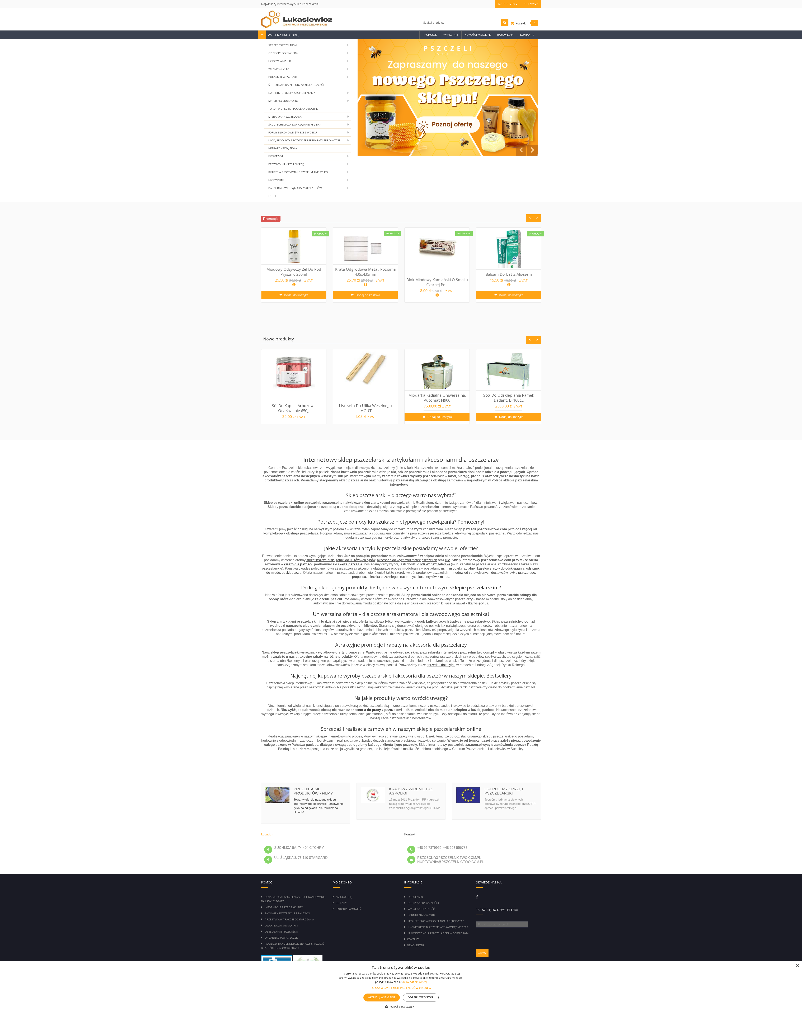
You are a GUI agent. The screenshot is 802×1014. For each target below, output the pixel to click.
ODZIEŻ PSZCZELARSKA (309, 54)
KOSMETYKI (309, 157)
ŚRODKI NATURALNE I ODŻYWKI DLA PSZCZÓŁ (296, 85)
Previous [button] (530, 218)
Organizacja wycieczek (281, 937)
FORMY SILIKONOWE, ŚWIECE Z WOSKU (309, 134)
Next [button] (537, 218)
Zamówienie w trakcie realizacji (287, 913)
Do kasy (529, 4)
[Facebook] (477, 897)
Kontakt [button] (526, 34)
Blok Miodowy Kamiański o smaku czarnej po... (437, 282)
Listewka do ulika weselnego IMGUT (365, 408)
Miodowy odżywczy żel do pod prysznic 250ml (293, 272)
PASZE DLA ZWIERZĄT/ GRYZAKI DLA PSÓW (309, 189)
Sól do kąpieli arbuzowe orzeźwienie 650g (294, 408)
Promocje (430, 34)
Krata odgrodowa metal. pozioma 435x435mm (365, 272)
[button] (401, 988)
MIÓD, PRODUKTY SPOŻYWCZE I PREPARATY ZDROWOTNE (309, 141)
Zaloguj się (344, 897)
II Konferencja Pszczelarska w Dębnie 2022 (438, 927)
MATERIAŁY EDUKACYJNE (309, 102)
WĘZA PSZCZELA (309, 70)
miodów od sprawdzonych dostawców (480, 572)
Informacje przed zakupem (284, 907)
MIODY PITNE (309, 181)
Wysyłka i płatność (421, 909)
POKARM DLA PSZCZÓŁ (309, 78)
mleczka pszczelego (383, 577)
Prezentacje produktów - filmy (313, 791)
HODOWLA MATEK (309, 62)
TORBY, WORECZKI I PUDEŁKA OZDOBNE (293, 108)
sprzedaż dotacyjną (441, 665)
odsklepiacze (291, 572)
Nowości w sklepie (478, 34)
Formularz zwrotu (421, 915)
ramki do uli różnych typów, (356, 560)
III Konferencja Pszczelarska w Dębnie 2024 (438, 933)
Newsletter (415, 945)
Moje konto (506, 4)
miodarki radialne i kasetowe (470, 568)
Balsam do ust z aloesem (509, 274)
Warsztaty (450, 34)
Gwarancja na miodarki (281, 925)
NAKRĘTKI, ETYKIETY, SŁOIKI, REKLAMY (309, 94)
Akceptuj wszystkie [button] (381, 997)
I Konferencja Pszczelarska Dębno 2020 (436, 921)
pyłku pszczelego (522, 572)
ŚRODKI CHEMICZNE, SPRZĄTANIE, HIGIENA (309, 126)
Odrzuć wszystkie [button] (420, 997)
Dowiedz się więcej (415, 982)
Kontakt (413, 939)
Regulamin (415, 897)
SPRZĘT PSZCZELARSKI (309, 46)
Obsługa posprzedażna (281, 931)
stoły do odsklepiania (508, 568)
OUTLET (273, 196)
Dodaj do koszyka (295, 295)
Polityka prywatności (423, 903)
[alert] (401, 987)
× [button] (797, 965)
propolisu (359, 577)
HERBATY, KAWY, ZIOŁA (282, 148)
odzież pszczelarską (435, 564)
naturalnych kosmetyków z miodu (424, 577)
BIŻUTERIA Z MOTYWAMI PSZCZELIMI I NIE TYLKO (309, 173)
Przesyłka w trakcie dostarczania (289, 919)
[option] (294, 265)
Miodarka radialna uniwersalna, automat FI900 (437, 398)
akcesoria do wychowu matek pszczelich (407, 560)
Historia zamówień (348, 909)
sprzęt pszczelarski (320, 560)
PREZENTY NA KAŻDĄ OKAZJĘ (309, 165)
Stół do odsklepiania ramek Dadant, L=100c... (508, 398)
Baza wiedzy (505, 34)
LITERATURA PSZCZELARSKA (309, 118)
